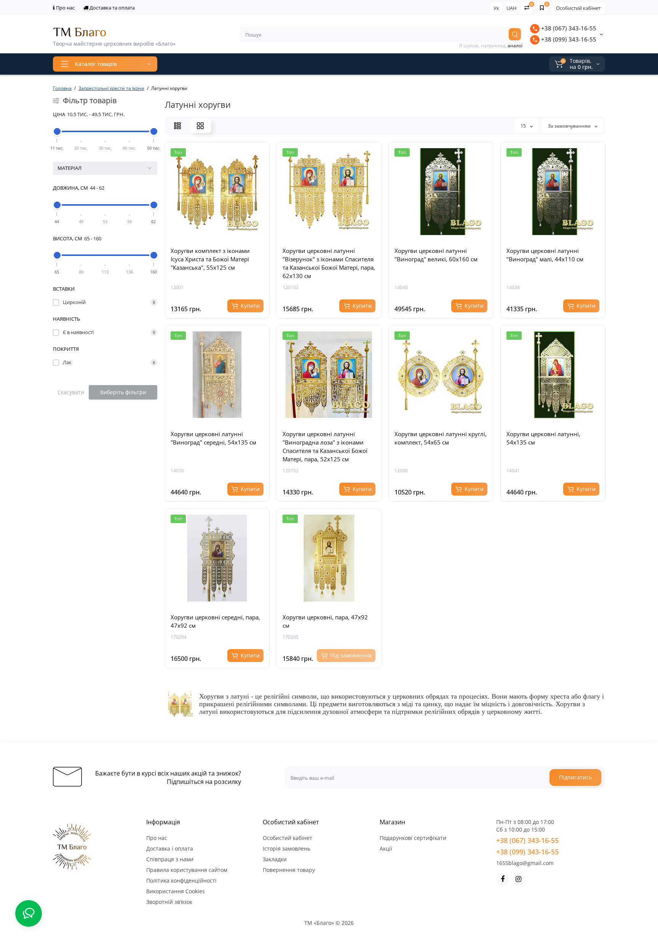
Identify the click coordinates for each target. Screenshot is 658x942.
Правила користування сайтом (186, 869)
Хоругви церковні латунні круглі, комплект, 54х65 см (440, 438)
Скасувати (70, 392)
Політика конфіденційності (181, 880)
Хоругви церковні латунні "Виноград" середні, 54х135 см (213, 438)
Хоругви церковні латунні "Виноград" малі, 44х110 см (544, 255)
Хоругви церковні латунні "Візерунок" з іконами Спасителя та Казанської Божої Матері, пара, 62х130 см (329, 263)
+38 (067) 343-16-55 (568, 28)
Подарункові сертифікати (413, 837)
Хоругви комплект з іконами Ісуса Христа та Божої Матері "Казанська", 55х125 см (210, 259)
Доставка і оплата (169, 848)
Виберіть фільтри (123, 392)
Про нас (65, 7)
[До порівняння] (225, 237)
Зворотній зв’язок (169, 901)
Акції (386, 848)
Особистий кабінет (578, 8)
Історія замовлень (286, 848)
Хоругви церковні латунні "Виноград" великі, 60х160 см (436, 255)
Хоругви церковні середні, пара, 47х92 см (215, 621)
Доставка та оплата (111, 7)
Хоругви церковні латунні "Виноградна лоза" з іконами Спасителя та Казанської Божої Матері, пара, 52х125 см (325, 446)
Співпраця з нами (169, 859)
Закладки (275, 859)
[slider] (57, 131)
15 (524, 126)
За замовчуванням (570, 126)
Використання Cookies (175, 891)
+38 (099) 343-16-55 (568, 39)
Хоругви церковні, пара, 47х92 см (325, 621)
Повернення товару (289, 869)
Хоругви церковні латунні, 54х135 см (543, 438)
